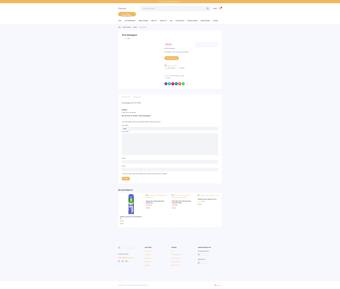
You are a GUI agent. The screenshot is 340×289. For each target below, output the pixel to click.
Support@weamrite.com (126, 257)
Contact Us (163, 20)
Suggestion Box (205, 20)
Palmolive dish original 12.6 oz (207, 199)
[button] (170, 68)
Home (119, 20)
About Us (154, 20)
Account (215, 20)
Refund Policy (180, 20)
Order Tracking (143, 20)
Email (124, 166)
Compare (182, 68)
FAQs (171, 20)
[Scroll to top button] (336, 285)
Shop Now (148, 254)
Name (124, 158)
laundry (169, 78)
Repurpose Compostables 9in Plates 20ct (155, 202)
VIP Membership (176, 254)
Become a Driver (192, 20)
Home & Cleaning (127, 27)
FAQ (172, 251)
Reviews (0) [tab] (137, 97)
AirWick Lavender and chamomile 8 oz (131, 217)
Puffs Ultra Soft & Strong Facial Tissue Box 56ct (181, 202)
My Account (148, 251)
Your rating (125, 125)
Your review (125, 131)
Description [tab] (126, 97)
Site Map (147, 265)
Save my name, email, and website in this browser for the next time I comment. (145, 173)
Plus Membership (130, 20)
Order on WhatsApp (171, 58)
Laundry (135, 27)
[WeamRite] (126, 8)
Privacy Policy (175, 261)
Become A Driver (176, 258)
